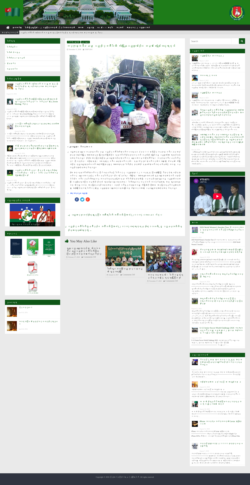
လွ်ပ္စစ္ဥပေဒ (25, 307)
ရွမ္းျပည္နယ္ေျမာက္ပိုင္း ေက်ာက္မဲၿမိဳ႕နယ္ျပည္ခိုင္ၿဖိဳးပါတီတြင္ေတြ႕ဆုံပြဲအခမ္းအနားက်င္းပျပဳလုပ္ (83, 251)
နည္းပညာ (90, 28)
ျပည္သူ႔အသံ (144, 28)
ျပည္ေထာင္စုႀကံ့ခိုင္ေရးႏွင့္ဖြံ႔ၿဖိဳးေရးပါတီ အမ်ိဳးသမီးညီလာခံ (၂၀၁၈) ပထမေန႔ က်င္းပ (115, 215)
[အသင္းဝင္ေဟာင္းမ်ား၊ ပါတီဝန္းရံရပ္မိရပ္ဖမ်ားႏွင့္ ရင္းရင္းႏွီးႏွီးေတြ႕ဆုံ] (164, 247)
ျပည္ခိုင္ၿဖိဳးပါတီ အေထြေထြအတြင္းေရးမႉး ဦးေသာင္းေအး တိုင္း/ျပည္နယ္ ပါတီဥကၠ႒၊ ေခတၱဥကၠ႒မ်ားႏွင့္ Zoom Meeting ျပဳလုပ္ (36, 101)
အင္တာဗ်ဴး (119, 28)
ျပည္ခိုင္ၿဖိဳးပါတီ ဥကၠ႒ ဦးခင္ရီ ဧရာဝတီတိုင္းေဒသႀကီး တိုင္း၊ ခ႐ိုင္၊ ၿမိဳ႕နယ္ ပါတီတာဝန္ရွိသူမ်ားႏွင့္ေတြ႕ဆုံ (36, 172)
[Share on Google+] (88, 199)
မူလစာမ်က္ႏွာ (16, 28)
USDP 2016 (88, 49)
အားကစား (80, 28)
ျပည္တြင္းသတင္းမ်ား (49, 28)
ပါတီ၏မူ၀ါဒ (12, 47)
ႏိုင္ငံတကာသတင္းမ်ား (67, 28)
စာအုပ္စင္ (131, 28)
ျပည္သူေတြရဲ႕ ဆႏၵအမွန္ (211, 93)
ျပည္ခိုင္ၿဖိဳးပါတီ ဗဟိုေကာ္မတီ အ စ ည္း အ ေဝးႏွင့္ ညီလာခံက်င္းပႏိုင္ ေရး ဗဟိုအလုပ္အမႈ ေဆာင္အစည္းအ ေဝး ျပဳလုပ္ (61, 33)
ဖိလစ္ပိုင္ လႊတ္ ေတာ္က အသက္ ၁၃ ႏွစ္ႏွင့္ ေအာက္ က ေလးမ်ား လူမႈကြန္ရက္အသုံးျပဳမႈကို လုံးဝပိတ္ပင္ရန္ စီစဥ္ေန (221, 362)
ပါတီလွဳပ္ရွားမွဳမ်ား (31, 28)
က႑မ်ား (99, 28)
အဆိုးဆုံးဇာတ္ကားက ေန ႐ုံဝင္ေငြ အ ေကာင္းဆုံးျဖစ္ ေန (220, 382)
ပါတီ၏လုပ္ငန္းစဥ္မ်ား (16, 58)
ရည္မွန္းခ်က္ (12, 69)
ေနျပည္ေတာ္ (85, 42)
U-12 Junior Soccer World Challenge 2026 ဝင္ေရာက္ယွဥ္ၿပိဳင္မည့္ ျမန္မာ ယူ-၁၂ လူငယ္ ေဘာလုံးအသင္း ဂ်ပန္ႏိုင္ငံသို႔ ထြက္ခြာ (221, 330)
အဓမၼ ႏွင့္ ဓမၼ (208, 75)
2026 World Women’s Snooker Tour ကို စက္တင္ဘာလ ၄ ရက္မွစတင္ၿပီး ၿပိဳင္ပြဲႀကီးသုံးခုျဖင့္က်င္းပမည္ (222, 229)
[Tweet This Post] (82, 199)
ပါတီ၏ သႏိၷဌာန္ (13, 52)
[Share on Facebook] (77, 199)
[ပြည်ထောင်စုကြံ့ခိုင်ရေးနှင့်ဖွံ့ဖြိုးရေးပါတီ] (12, 9)
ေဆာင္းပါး (110, 28)
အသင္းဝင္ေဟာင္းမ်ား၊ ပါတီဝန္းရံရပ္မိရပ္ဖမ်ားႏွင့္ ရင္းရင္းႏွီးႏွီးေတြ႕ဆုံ (165, 276)
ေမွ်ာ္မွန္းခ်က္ (11, 63)
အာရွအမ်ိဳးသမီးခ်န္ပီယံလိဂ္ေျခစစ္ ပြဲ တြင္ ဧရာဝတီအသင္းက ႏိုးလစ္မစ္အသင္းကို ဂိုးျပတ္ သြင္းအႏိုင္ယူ (221, 301)
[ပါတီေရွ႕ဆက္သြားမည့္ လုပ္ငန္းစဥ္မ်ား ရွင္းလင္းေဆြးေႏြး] (125, 247)
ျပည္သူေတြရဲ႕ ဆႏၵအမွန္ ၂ (212, 56)
